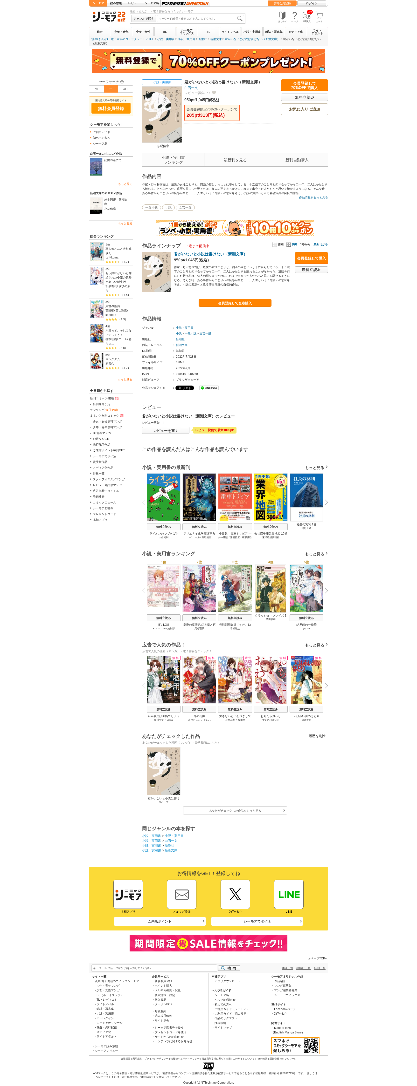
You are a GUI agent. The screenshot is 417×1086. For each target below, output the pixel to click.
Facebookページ (285, 1009)
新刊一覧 (320, 968)
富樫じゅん (194, 720)
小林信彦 (110, 208)
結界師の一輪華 (306, 624)
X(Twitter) (280, 1013)
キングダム (112, 359)
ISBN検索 (262, 1058)
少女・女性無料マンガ (107, 421)
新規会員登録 (163, 981)
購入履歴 (160, 999)
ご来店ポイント (160, 921)
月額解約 (160, 1011)
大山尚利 (163, 537)
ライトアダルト (317, 32)
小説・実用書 (252, 32)
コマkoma (111, 257)
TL (208, 32)
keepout (110, 315)
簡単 (295, 244)
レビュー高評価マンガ (107, 485)
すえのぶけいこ (270, 720)
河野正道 (306, 528)
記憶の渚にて (113, 160)
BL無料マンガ (102, 433)
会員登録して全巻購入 (235, 303)
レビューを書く (166, 430)
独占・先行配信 (107, 1027)
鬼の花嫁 (199, 716)
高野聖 (109, 310)
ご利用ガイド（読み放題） (232, 1013)
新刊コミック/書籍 (102, 398)
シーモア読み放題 (106, 1046)
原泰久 (109, 363)
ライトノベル (230, 32)
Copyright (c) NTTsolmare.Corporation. (208, 1082)
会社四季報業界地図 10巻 (270, 533)
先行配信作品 (101, 444)
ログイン (312, 3)
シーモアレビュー (106, 1050)
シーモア (98, 3)
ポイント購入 (163, 985)
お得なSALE (101, 439)
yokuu (170, 720)
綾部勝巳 (247, 537)
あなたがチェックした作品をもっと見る (235, 810)
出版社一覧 (303, 968)
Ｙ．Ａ (122, 339)
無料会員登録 (282, 3)
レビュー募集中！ (197, 93)
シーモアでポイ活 (104, 456)
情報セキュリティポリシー (185, 1058)
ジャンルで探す (143, 18)
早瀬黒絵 (235, 628)
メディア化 (295, 32)
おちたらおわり (271, 716)
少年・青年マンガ (108, 985)
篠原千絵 (306, 720)
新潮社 (202, 39)
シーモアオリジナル (110, 1023)
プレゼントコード (104, 514)
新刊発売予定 (101, 404)
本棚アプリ (100, 520)
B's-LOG (163, 624)
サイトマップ (223, 1027)
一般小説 (151, 207)
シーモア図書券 (103, 508)
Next (325, 503)
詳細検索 (98, 496)
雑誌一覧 (287, 968)
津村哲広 (235, 537)
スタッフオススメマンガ (109, 479)
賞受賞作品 (100, 462)
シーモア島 (152, 3)
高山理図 (121, 310)
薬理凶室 (206, 537)
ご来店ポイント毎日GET (109, 450)
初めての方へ (101, 138)
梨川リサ (159, 720)
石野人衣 (230, 720)
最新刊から (320, 244)
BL (165, 32)
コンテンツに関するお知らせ (173, 1041)
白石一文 (191, 88)
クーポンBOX (163, 1004)
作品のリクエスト (226, 1018)
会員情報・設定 (165, 995)
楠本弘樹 (111, 339)
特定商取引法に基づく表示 (216, 1058)
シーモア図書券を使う (169, 1027)
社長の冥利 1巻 (306, 524)
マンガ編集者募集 (285, 990)
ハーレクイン (105, 1018)
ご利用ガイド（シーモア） (232, 1009)
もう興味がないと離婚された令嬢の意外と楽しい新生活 (118, 278)
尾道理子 (199, 628)
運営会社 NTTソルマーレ (283, 1058)
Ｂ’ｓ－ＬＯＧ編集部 (164, 628)
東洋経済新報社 (270, 537)
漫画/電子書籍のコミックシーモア (117, 981)
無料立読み (163, 527)
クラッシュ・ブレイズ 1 (270, 615)
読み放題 (116, 3)
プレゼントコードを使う (171, 1032)
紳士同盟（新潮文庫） (115, 202)
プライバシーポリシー (156, 1058)
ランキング (104, 410)
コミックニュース (104, 502)
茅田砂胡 (271, 619)
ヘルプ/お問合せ (225, 1000)
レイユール (194, 537)
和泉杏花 (111, 286)
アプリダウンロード (228, 981)
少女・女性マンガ (108, 990)
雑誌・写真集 (274, 32)
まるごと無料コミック (104, 415)
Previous (145, 501)
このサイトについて (244, 1058)
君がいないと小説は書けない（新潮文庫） (252, 39)
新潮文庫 (216, 39)
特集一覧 (98, 473)
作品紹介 (280, 981)
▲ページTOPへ (318, 958)
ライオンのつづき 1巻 (163, 533)
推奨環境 (220, 1023)
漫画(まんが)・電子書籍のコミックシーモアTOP (122, 39)
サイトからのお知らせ (169, 1036)
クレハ (306, 628)
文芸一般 (185, 207)
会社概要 (125, 1058)
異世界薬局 (112, 306)
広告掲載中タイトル (106, 491)
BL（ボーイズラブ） (110, 995)
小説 (168, 207)
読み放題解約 (163, 1016)
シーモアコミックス (187, 32)
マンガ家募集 (283, 985)
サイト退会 (162, 1020)
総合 (100, 32)
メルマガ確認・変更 (168, 990)
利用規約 (137, 1058)
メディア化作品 (103, 467)
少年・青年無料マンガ (107, 427)
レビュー (134, 3)
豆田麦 (241, 720)
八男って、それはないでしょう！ (118, 333)
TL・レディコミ (107, 999)
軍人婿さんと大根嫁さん (118, 251)
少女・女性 (143, 32)
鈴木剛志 (223, 537)
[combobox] (200, 18)
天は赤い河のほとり (306, 716)
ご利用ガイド (101, 132)
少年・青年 (121, 32)
